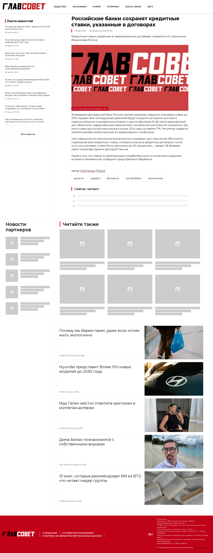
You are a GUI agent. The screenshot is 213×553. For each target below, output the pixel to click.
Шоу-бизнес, (66, 465)
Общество (60, 6)
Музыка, (63, 501)
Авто (150, 6)
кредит (95, 178)
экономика (155, 178)
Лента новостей (20, 21)
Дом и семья (133, 6)
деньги (79, 178)
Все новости (28, 134)
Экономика (80, 6)
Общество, (65, 355)
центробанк (134, 178)
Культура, (64, 428)
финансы (113, 178)
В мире (97, 6)
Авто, (62, 392)
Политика (113, 6)
